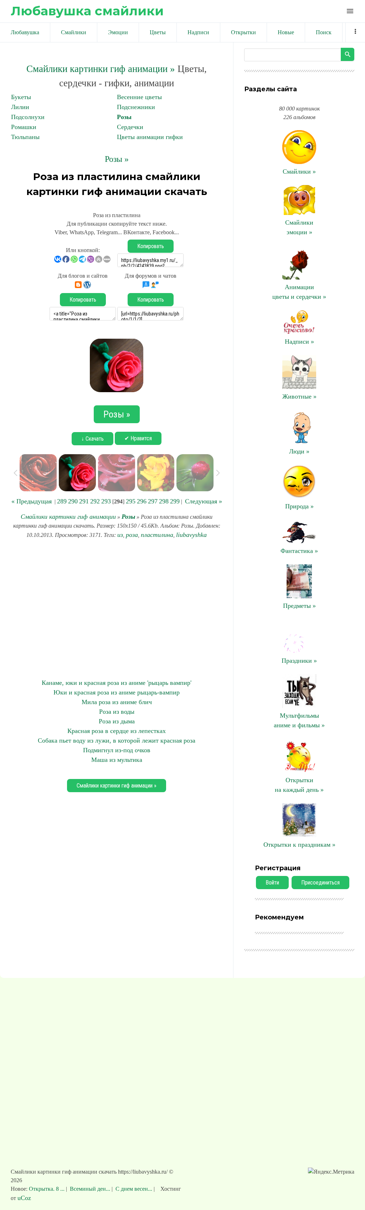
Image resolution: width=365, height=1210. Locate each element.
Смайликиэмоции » (299, 227)
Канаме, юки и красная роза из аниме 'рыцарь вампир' (116, 682)
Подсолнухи (28, 117)
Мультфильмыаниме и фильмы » (299, 720)
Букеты (21, 97)
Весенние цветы (139, 97)
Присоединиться (320, 882)
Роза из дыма (117, 721)
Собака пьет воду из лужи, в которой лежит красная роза (116, 740)
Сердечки (130, 126)
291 (84, 501)
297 (153, 501)
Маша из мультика (116, 759)
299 (175, 501)
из (120, 534)
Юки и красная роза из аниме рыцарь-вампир (116, 692)
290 (73, 501)
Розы (124, 117)
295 (130, 501)
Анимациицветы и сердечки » (299, 291)
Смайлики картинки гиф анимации (68, 516)
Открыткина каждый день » (299, 784)
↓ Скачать (92, 438)
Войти (272, 882)
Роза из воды (116, 711)
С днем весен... (134, 1189)
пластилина (157, 534)
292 (95, 501)
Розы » (117, 159)
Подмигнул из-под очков (116, 750)
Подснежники (136, 107)
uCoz (24, 1197)
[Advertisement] (116, 608)
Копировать (150, 246)
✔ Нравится (138, 438)
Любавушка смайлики (87, 11)
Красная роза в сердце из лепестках (116, 730)
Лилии (20, 107)
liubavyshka (191, 534)
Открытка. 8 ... (47, 1189)
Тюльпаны (25, 136)
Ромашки (23, 126)
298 (164, 501)
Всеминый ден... (90, 1189)
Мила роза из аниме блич (117, 702)
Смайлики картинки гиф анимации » (100, 68)
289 (62, 501)
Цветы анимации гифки (150, 136)
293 (106, 501)
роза (132, 534)
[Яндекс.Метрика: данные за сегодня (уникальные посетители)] (331, 1172)
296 (141, 501)
